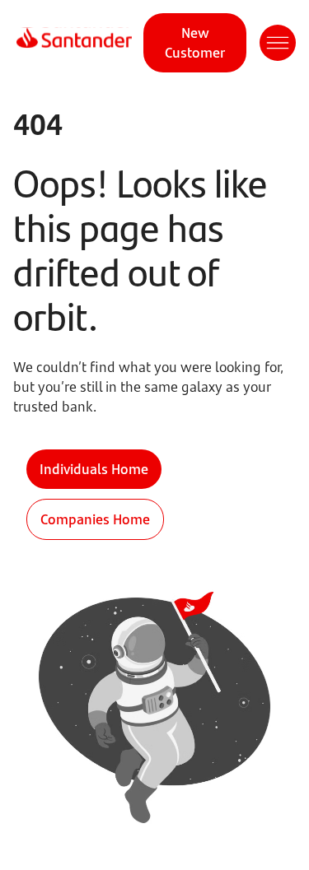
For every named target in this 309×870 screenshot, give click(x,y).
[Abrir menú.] (278, 43)
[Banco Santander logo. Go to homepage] (74, 43)
